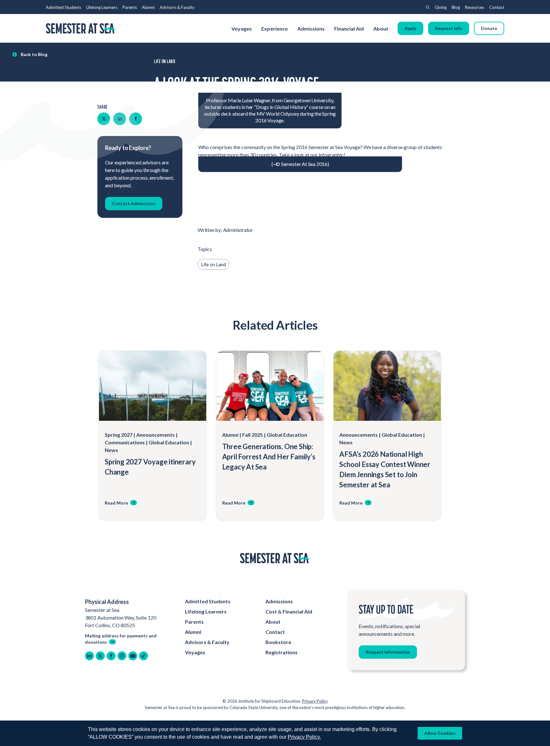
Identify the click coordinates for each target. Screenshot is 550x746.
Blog (456, 7)
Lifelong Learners (101, 7)
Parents (130, 7)
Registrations (281, 652)
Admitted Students (63, 7)
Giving (441, 7)
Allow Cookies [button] (439, 733)
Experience (274, 28)
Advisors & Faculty (177, 7)
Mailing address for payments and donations (121, 639)
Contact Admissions (133, 203)
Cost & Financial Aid (288, 611)
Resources (474, 7)
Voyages (241, 28)
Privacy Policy (315, 701)
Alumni (148, 7)
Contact (496, 7)
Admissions (311, 28)
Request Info (448, 28)
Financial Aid (349, 28)
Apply (410, 28)
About (381, 28)
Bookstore (278, 642)
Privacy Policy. (304, 737)
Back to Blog (34, 54)
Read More (116, 503)
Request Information (388, 652)
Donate (489, 28)
